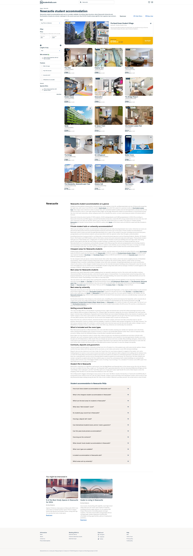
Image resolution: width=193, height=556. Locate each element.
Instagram (102, 534)
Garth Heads (102, 208)
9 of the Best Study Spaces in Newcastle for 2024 (62, 501)
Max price (54, 37)
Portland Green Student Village (127, 253)
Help (128, 534)
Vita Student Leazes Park (96, 291)
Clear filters (58, 94)
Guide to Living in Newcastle (91, 500)
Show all (42, 83)
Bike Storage (46, 66)
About (41, 536)
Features (42, 63)
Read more (49, 515)
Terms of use (130, 536)
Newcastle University (77, 295)
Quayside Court (133, 255)
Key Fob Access (47, 70)
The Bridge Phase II (98, 255)
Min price (43, 37)
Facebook (102, 536)
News (41, 534)
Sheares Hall (101, 253)
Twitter (101, 539)
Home (41, 8)
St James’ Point (110, 285)
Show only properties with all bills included (51, 58)
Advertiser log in (72, 538)
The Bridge (87, 255)
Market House (124, 281)
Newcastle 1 (74, 222)
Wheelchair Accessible (49, 79)
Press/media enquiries (45, 540)
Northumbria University (79, 304)
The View (89, 281)
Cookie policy (130, 540)
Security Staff (46, 75)
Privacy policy (130, 538)
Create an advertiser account (75, 536)
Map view (150, 16)
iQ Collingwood (115, 281)
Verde (110, 222)
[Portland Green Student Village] (108, 33)
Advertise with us (73, 534)
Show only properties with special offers (50, 89)
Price (41, 31)
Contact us (42, 538)
